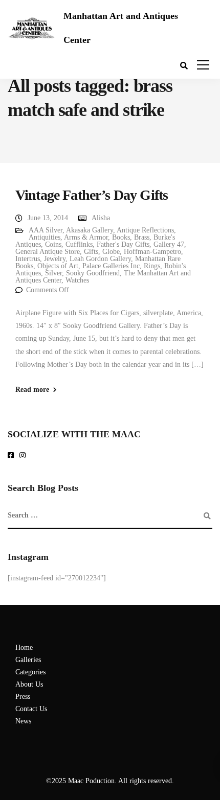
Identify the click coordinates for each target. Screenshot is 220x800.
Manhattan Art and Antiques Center (120, 28)
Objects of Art (57, 266)
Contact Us (31, 709)
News (23, 721)
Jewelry (54, 259)
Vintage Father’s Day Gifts (91, 195)
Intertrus (27, 259)
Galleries (28, 660)
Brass (141, 237)
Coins (53, 244)
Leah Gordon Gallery (100, 259)
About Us (29, 684)
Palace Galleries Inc (111, 266)
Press (22, 696)
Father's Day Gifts (123, 244)
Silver (53, 273)
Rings (152, 266)
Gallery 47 (168, 244)
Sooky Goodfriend (93, 273)
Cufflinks (79, 244)
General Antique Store (47, 251)
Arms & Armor (86, 237)
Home (24, 647)
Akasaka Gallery (89, 230)
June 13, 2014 (48, 218)
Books (121, 237)
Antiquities (44, 237)
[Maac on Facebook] (12, 456)
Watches (77, 280)
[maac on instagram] (24, 456)
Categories (30, 672)
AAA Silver (45, 230)
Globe (111, 251)
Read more (32, 389)
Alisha (101, 218)
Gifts (91, 251)
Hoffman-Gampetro (152, 251)
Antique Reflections (145, 230)
